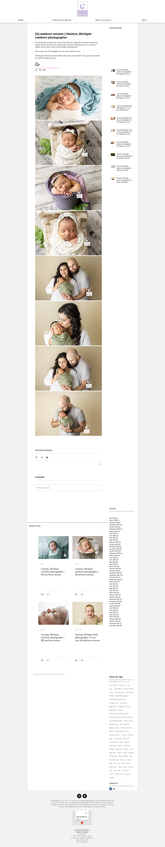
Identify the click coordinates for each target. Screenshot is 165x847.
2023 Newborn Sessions (43, 450)
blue (131, 756)
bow (115, 763)
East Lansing (130, 692)
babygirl (111, 749)
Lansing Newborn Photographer (119, 713)
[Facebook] (84, 796)
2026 (110, 689)
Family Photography (121, 696)
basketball (112, 753)
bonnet (129, 760)
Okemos (112, 731)
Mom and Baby (124, 724)
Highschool (113, 710)
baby (121, 742)
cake (110, 770)
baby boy (127, 742)
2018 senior (122, 685)
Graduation (123, 703)
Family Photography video (117, 699)
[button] (62, 20)
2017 (123, 682)
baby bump (112, 746)
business (130, 767)
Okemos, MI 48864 (82, 832)
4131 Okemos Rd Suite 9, (82, 830)
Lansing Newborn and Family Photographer (121, 717)
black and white (123, 756)
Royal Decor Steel (115, 735)
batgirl (119, 753)
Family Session (114, 703)
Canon (111, 692)
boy (119, 763)
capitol (111, 774)
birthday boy (113, 756)
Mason (131, 721)
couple (111, 777)
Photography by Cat (122, 731)
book (110, 763)
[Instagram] (79, 796)
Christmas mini (120, 692)
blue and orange (114, 760)
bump (120, 767)
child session (119, 774)
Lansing (120, 710)
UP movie (130, 735)
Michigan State (114, 724)
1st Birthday (113, 682)
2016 (119, 682)
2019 (129, 685)
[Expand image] (68, 98)
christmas (127, 774)
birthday (131, 753)
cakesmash (125, 770)
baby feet (120, 746)
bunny (125, 767)
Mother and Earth (126, 728)
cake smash (116, 770)
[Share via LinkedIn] (47, 457)
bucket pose (113, 767)
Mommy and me (114, 728)
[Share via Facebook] (36, 457)
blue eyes (123, 760)
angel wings (117, 738)
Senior (124, 735)
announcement (114, 742)
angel (111, 738)
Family (111, 696)
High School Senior (124, 706)
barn (131, 749)
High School (113, 706)
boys (122, 763)
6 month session (129, 689)
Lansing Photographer (116, 721)
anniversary (125, 738)
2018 (127, 682)
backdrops (119, 749)
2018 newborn (113, 685)
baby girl (127, 746)
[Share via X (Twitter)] (42, 457)
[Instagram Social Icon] (114, 788)
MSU (126, 721)
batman (125, 753)
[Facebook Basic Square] (110, 788)
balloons (126, 749)
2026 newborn (118, 689)
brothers (128, 763)
